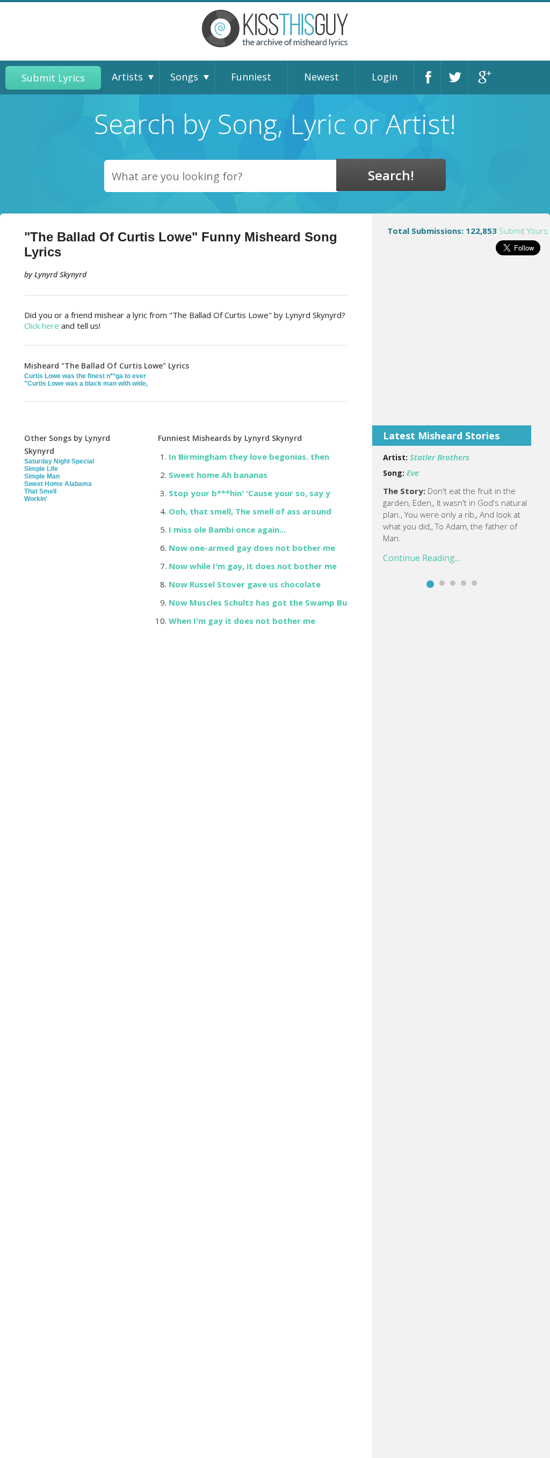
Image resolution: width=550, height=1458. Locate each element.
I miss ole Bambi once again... (227, 529)
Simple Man (42, 476)
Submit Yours (523, 230)
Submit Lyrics (53, 77)
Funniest (251, 76)
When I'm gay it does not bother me (242, 620)
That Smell (40, 491)
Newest (321, 76)
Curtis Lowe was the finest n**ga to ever (85, 376)
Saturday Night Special (59, 461)
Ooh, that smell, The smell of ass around (250, 511)
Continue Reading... (421, 558)
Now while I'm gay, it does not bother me (253, 566)
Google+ (484, 77)
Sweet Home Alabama (58, 484)
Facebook (430, 77)
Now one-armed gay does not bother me (252, 547)
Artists (127, 76)
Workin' (35, 499)
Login (384, 76)
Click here (41, 325)
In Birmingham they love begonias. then (249, 456)
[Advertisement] (461, 348)
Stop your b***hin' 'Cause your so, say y (249, 493)
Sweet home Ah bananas (218, 474)
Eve (413, 472)
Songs (184, 76)
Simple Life (41, 469)
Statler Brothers (439, 457)
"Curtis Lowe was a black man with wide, (86, 383)
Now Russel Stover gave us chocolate (245, 584)
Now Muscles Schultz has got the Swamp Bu (258, 602)
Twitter (457, 77)
